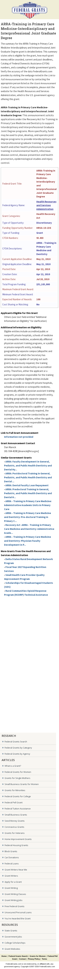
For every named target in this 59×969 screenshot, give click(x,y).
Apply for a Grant (13, 881)
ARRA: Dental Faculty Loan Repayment (27, 485)
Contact (22, 959)
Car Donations (12, 857)
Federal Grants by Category (18, 747)
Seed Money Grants (15, 820)
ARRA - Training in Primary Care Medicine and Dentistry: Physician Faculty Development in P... (27, 540)
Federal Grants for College (18, 796)
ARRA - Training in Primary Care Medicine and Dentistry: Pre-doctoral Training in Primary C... (27, 517)
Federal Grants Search (16, 741)
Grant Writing (11, 887)
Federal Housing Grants (16, 845)
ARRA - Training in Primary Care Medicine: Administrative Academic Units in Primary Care (28, 505)
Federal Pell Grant (13, 802)
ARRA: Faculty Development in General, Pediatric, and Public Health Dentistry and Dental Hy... (28, 465)
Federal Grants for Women (18, 771)
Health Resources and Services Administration (46, 205)
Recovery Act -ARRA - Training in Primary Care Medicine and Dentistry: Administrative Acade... (29, 528)
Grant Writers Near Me (16, 869)
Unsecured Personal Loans (18, 912)
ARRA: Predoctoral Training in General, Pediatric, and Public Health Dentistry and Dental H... (28, 493)
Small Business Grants (16, 814)
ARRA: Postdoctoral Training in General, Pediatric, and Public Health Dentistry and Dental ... (28, 477)
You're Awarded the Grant (17, 918)
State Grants (11, 930)
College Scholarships (15, 942)
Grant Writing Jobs (13, 900)
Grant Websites (12, 948)
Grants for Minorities (15, 790)
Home (4, 956)
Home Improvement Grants (18, 839)
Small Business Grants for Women (22, 784)
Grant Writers (11, 875)
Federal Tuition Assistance (18, 808)
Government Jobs (13, 936)
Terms (44, 959)
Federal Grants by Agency (17, 753)
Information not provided (18, 436)
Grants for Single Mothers (17, 778)
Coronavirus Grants (14, 826)
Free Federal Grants (14, 906)
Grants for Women (38, 956)
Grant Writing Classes (15, 894)
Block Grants (11, 851)
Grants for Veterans (15, 833)
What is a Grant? (13, 765)
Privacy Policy (34, 959)
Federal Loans (12, 863)
